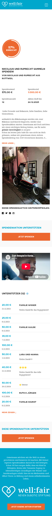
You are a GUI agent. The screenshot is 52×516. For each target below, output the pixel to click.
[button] (3, 213)
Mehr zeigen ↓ (9, 412)
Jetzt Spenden (26, 236)
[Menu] (46, 5)
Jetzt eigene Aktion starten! (26, 507)
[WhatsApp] (10, 213)
